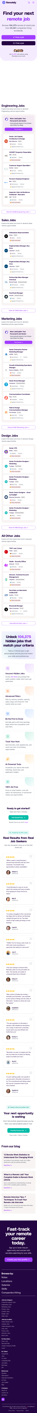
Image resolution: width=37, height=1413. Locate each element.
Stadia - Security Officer (17, 561)
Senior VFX (13, 448)
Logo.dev (24, 1408)
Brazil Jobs (5, 1335)
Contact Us (5, 1392)
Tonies (11, 550)
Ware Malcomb (13, 141)
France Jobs (5, 1331)
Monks (11, 450)
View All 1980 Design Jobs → (18, 527)
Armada (11, 295)
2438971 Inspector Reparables (20, 152)
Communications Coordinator (19, 394)
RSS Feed (4, 1365)
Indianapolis (13, 399)
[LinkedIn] (3, 1399)
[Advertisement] (18, 80)
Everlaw (11, 168)
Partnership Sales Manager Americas (18, 278)
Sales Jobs (5, 1316)
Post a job (19, 37)
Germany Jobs (6, 1333)
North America (14, 284)
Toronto (12, 373)
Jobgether (12, 579)
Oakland (12, 253)
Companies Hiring (11, 1292)
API (3, 1367)
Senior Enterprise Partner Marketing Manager (18, 351)
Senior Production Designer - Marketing (19, 462)
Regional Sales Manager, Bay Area (19, 247)
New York (13, 170)
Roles (4, 1277)
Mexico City (13, 484)
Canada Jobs (5, 1324)
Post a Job (5, 1341)
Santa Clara (13, 415)
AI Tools (4, 1380)
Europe (12, 298)
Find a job (19, 43)
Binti (10, 181)
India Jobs (5, 1328)
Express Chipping (13, 370)
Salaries (6, 1285)
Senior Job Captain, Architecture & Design (17, 138)
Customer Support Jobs (9, 1302)
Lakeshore (12, 250)
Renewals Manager (16, 606)
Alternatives (5, 1375)
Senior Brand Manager (17, 381)
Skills (4, 1288)
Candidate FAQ (6, 1360)
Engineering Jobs (7, 1304)
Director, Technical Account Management (19, 576)
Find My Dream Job (17, 1130)
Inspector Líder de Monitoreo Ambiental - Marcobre (19, 193)
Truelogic (11, 466)
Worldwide (13, 157)
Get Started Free (17, 817)
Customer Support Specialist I (19, 165)
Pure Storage (12, 412)
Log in (26, 822)
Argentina (13, 453)
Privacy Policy (20, 1410)
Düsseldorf (13, 553)
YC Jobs (4, 1358)
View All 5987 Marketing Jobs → (18, 427)
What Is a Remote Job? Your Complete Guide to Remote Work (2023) (18, 1177)
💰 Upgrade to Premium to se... (17, 146)
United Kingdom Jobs (8, 1326)
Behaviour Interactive (14, 497)
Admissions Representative (19, 233)
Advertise (4, 1395)
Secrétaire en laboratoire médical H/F (18, 591)
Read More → (8, 1165)
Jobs (3, 1356)
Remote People (13, 282)
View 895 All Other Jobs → (19, 623)
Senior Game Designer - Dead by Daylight (19, 493)
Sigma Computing (14, 608)
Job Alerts (4, 1363)
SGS (10, 154)
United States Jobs (7, 1322)
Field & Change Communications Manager (18, 409)
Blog (3, 1384)
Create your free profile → (18, 1260)
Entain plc (11, 564)
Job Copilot (5, 1382)
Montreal (12, 500)
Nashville (13, 144)
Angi (10, 396)
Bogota (12, 515)
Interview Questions (7, 1378)
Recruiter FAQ (6, 1343)
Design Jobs (5, 1313)
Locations (7, 1281)
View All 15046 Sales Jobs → (18, 310)
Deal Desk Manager (16, 293)
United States (14, 386)
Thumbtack (12, 383)
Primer (11, 235)
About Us (4, 1390)
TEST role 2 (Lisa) (15, 548)
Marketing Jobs (6, 1307)
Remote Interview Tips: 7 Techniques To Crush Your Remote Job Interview (15, 1200)
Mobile (12, 238)
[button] (18, 141)
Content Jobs (5, 1311)
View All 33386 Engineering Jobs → (18, 212)
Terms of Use (11, 1410)
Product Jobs (5, 1309)
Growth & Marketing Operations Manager (20, 366)
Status (27, 1410)
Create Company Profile (8, 1346)
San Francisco (14, 184)
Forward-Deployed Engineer (19, 179)
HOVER (11, 354)
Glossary (4, 1373)
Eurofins (11, 595)
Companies (5, 1354)
